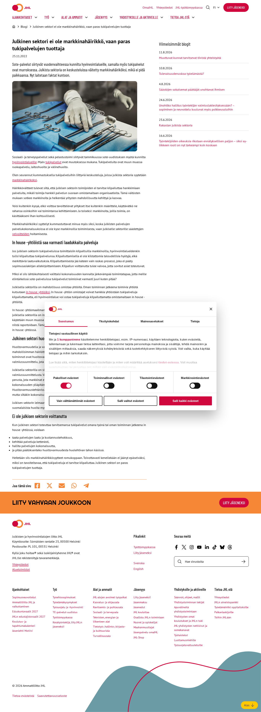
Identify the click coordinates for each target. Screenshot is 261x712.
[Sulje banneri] (211, 309)
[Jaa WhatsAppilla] (74, 486)
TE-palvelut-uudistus (65, 612)
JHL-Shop (139, 637)
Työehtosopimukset (64, 597)
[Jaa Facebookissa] (37, 486)
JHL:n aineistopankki (226, 602)
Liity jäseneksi (236, 7)
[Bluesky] (222, 547)
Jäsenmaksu (140, 602)
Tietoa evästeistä (23, 696)
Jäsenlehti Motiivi (22, 630)
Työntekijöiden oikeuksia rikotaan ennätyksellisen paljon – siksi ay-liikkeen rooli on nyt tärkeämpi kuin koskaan (203, 143)
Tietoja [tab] (195, 321)
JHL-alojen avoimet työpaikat (110, 597)
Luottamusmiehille (185, 640)
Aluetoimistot (21, 569)
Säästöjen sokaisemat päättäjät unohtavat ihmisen (192, 89)
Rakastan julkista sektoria (176, 125)
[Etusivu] (13, 26)
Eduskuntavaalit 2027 (25, 611)
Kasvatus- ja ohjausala (106, 602)
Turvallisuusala (102, 636)
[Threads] (230, 547)
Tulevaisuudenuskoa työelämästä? (181, 74)
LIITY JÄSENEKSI (234, 502)
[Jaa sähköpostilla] (62, 486)
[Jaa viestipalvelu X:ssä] (49, 486)
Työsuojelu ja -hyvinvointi (68, 607)
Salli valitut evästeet (130, 400)
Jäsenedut (139, 607)
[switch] (109, 386)
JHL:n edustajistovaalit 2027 (28, 616)
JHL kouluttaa (141, 612)
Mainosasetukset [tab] (152, 321)
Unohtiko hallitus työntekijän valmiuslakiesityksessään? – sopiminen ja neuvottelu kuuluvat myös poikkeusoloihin (196, 107)
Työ (46, 17)
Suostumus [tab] (66, 321)
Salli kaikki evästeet (186, 400)
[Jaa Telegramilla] (86, 486)
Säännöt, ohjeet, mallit (187, 597)
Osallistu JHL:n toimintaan (149, 617)
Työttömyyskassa (144, 547)
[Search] (243, 561)
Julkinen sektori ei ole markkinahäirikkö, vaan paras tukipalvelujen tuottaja (82, 26)
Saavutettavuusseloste (52, 696)
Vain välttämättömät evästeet (76, 400)
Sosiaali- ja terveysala (105, 612)
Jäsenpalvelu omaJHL (146, 632)
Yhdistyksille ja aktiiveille (139, 17)
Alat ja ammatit (72, 17)
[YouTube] (199, 547)
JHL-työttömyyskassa (189, 7)
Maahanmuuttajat (144, 627)
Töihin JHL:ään (222, 617)
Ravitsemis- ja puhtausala (108, 607)
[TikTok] (214, 547)
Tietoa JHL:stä (179, 17)
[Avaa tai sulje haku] (208, 7)
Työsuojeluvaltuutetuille (188, 645)
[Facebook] (176, 547)
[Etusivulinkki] (21, 8)
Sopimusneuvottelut (24, 597)
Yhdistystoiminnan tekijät (189, 602)
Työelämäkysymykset (65, 602)
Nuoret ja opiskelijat (145, 622)
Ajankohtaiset (22, 17)
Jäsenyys (101, 17)
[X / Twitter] (184, 547)
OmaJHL (148, 7)
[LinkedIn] (207, 547)
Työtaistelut (181, 635)
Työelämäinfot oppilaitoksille (231, 607)
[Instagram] (191, 547)
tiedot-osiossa (168, 362)
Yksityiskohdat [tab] (109, 321)
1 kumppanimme (68, 339)
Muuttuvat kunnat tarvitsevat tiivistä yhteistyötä (190, 58)
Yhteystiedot (164, 7)
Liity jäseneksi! (142, 597)
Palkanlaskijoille (223, 612)
